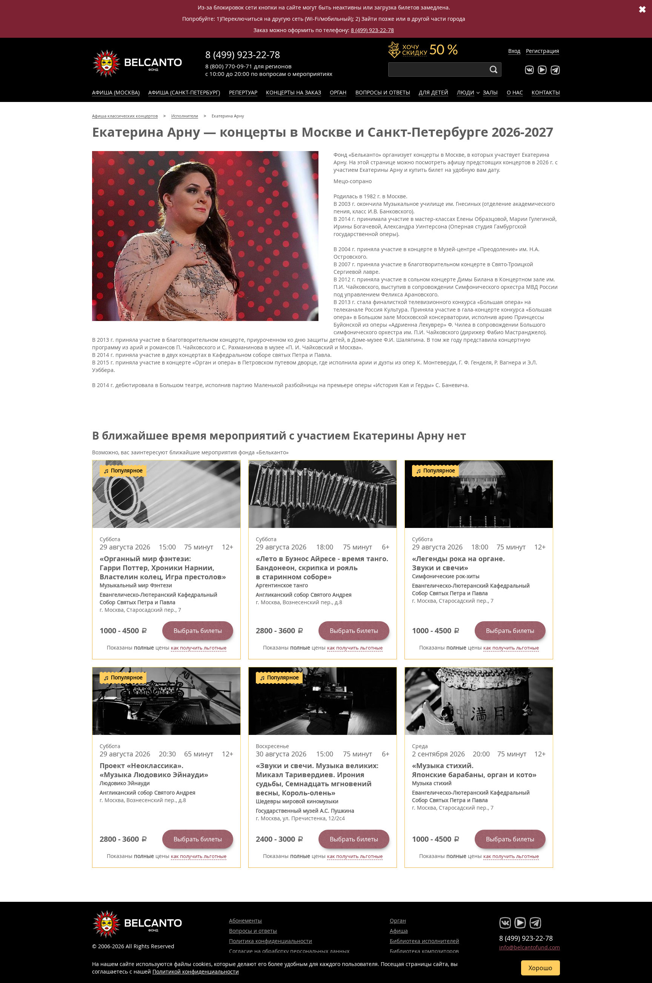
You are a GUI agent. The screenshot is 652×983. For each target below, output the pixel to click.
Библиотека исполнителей (424, 940)
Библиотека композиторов (424, 951)
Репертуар (243, 92)
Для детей (433, 92)
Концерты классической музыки (137, 63)
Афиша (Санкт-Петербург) (184, 92)
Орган (338, 92)
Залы (490, 92)
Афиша (399, 930)
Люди (465, 92)
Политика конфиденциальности (270, 940)
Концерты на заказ (293, 92)
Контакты (546, 92)
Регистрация (542, 50)
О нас (515, 92)
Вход (514, 50)
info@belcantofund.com (529, 947)
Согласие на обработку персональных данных (289, 951)
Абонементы (245, 920)
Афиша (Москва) (116, 92)
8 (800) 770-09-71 (228, 66)
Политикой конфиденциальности (195, 971)
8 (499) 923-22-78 (372, 30)
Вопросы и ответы (382, 92)
